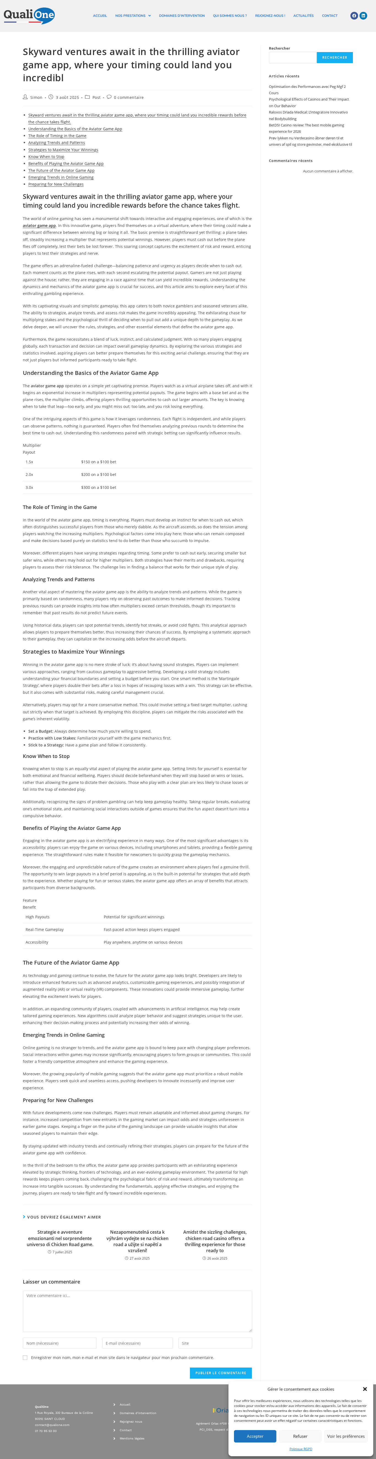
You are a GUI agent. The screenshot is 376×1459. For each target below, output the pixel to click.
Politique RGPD (301, 1449)
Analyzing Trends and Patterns (56, 142)
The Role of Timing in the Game (57, 135)
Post (96, 97)
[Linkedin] (363, 16)
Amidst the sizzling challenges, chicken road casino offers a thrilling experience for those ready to (215, 1241)
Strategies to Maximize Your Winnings (63, 149)
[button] (365, 1389)
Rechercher (279, 48)
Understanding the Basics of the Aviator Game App (75, 128)
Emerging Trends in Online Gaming (61, 177)
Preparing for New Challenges (56, 184)
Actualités (303, 15)
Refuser (300, 1436)
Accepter (255, 1436)
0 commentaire (129, 97)
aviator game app (39, 225)
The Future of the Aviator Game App (61, 170)
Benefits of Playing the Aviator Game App (66, 163)
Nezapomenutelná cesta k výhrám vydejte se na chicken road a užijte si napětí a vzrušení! (137, 1241)
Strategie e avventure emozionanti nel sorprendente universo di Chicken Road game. (60, 1238)
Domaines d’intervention (182, 15)
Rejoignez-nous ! (270, 15)
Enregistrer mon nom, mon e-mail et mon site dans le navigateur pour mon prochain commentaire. (122, 1357)
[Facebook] (354, 16)
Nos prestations (130, 15)
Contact (329, 15)
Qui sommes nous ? (230, 15)
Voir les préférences (346, 1436)
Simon (36, 97)
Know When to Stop (46, 156)
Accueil (100, 15)
